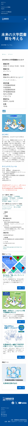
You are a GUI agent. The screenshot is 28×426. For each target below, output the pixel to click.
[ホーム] (5, 19)
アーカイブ (4, 416)
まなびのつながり (6, 208)
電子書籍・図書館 (6, 201)
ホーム (4, 54)
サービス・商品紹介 (7, 196)
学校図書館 (5, 198)
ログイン (3, 3)
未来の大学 (19, 205)
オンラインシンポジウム (8, 205)
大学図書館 (17, 196)
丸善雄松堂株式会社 (10, 383)
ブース (3, 409)
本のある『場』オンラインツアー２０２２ (13, 276)
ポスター (3, 413)
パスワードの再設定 (6, 12)
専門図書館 (12, 198)
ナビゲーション (5, 408)
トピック (15, 201)
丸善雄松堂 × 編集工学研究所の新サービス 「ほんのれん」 (14, 345)
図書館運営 (5, 199)
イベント (10, 54)
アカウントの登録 (5, 7)
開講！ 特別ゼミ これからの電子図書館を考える (14, 311)
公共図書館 (20, 198)
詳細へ (20, 288)
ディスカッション (14, 199)
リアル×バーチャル (7, 207)
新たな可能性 (17, 207)
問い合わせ (4, 414)
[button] (4, 111)
